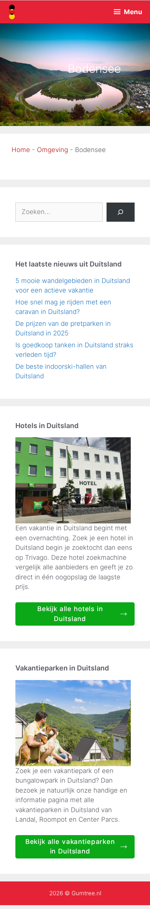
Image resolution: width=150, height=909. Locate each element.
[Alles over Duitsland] (11, 11)
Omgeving (52, 150)
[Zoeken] (121, 212)
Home (21, 150)
